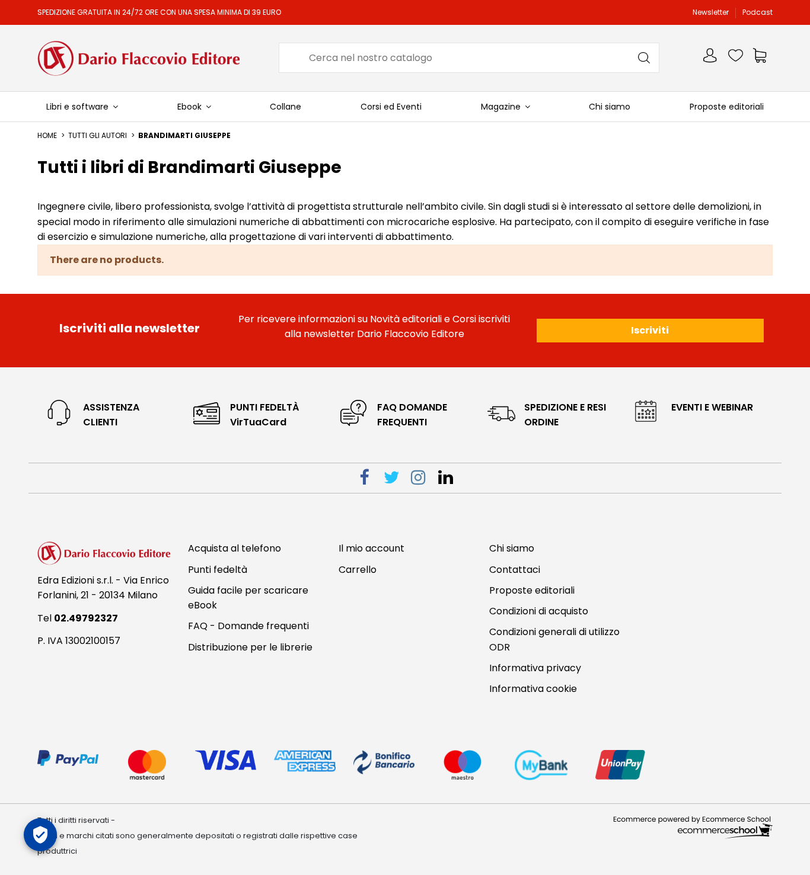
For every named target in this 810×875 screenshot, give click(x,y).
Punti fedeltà (217, 569)
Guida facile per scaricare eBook (248, 598)
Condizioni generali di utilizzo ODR (554, 639)
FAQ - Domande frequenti (248, 626)
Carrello (358, 569)
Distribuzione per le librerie (250, 647)
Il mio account (371, 548)
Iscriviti (650, 330)
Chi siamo (511, 548)
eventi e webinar (712, 407)
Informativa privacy (535, 668)
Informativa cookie (533, 688)
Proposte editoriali (532, 590)
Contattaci (514, 569)
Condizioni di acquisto (538, 611)
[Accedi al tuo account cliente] (711, 58)
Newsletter (712, 12)
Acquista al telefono (234, 548)
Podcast (757, 12)
